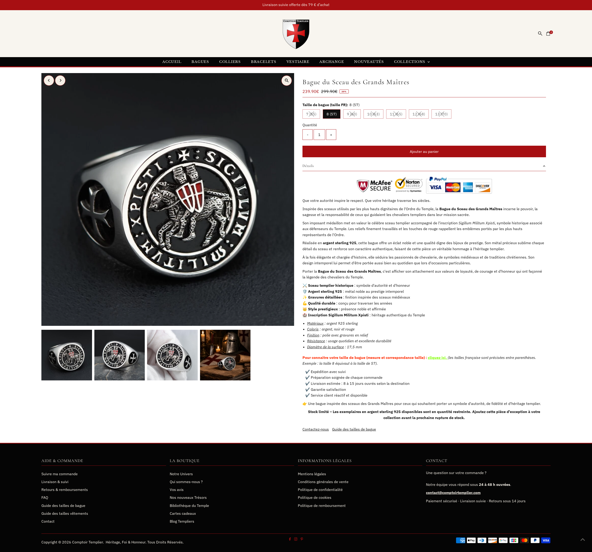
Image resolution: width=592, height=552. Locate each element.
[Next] (60, 80)
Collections (410, 61)
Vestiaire (298, 61)
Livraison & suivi (54, 481)
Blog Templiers (182, 521)
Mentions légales (312, 474)
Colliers (230, 61)
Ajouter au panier (424, 151)
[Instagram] (295, 539)
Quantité (309, 125)
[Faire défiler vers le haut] (582, 539)
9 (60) (354, 115)
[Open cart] (548, 33)
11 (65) (398, 115)
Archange (331, 61)
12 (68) (421, 115)
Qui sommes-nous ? (186, 481)
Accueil (171, 61)
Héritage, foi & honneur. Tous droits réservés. (145, 542)
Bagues (200, 61)
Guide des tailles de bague (354, 429)
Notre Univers (181, 474)
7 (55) (313, 115)
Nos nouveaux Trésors (188, 497)
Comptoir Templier (87, 542)
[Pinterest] (301, 539)
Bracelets (263, 61)
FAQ (44, 497)
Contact (48, 521)
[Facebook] (290, 539)
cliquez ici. (437, 357)
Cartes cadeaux (183, 513)
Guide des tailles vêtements (64, 513)
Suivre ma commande (59, 474)
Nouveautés (369, 61)
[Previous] (49, 80)
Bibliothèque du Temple (189, 505)
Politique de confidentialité (320, 489)
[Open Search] (540, 33)
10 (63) (375, 115)
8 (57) (332, 114)
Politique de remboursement (322, 505)
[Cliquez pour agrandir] (286, 80)
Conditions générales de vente (323, 481)
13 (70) (443, 115)
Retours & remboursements (64, 489)
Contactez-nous (315, 429)
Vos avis (177, 489)
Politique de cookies (314, 497)
